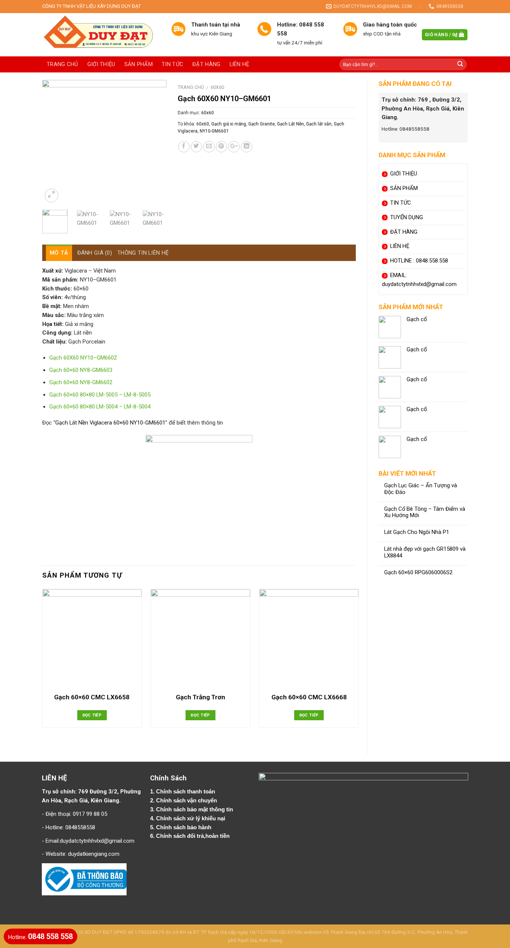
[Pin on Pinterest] (221, 147)
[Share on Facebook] (184, 147)
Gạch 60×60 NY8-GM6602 (80, 382)
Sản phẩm (138, 64)
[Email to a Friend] (209, 147)
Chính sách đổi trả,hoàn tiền (193, 836)
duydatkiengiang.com (93, 854)
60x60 (217, 87)
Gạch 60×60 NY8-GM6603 (80, 370)
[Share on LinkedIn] (246, 147)
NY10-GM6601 (214, 131)
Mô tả (59, 252)
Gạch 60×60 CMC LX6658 (92, 697)
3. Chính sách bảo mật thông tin (192, 809)
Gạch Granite (261, 124)
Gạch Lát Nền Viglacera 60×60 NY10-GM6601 (110, 422)
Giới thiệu (101, 64)
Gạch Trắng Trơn (200, 697)
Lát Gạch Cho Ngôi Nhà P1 (416, 532)
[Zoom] (51, 195)
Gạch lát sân (319, 124)
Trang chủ (62, 64)
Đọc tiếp (92, 715)
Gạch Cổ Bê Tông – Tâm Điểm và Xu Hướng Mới (424, 512)
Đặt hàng (206, 64)
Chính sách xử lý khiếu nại (191, 818)
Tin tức (172, 64)
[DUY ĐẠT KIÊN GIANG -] (101, 34)
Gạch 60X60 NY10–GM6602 (83, 357)
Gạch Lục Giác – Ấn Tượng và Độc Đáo (420, 488)
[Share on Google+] (234, 147)
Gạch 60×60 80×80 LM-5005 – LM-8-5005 (99, 394)
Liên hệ (239, 64)
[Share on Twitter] (196, 147)
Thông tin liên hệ (143, 252)
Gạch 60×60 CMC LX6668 (309, 697)
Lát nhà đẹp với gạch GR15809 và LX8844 (425, 552)
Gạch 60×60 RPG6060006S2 (418, 572)
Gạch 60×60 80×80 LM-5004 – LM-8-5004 (99, 406)
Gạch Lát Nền (290, 124)
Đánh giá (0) (94, 252)
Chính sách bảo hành (184, 827)
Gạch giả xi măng (228, 124)
